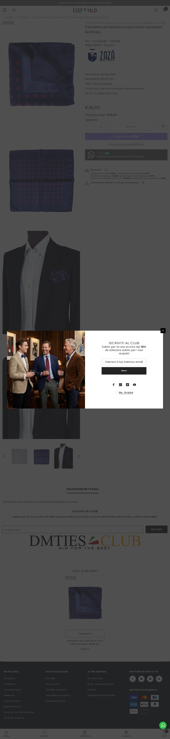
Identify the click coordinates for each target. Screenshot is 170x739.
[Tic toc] (127, 384)
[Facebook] (113, 384)
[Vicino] (163, 330)
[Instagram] (120, 384)
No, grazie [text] (126, 392)
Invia (124, 370)
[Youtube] (134, 384)
